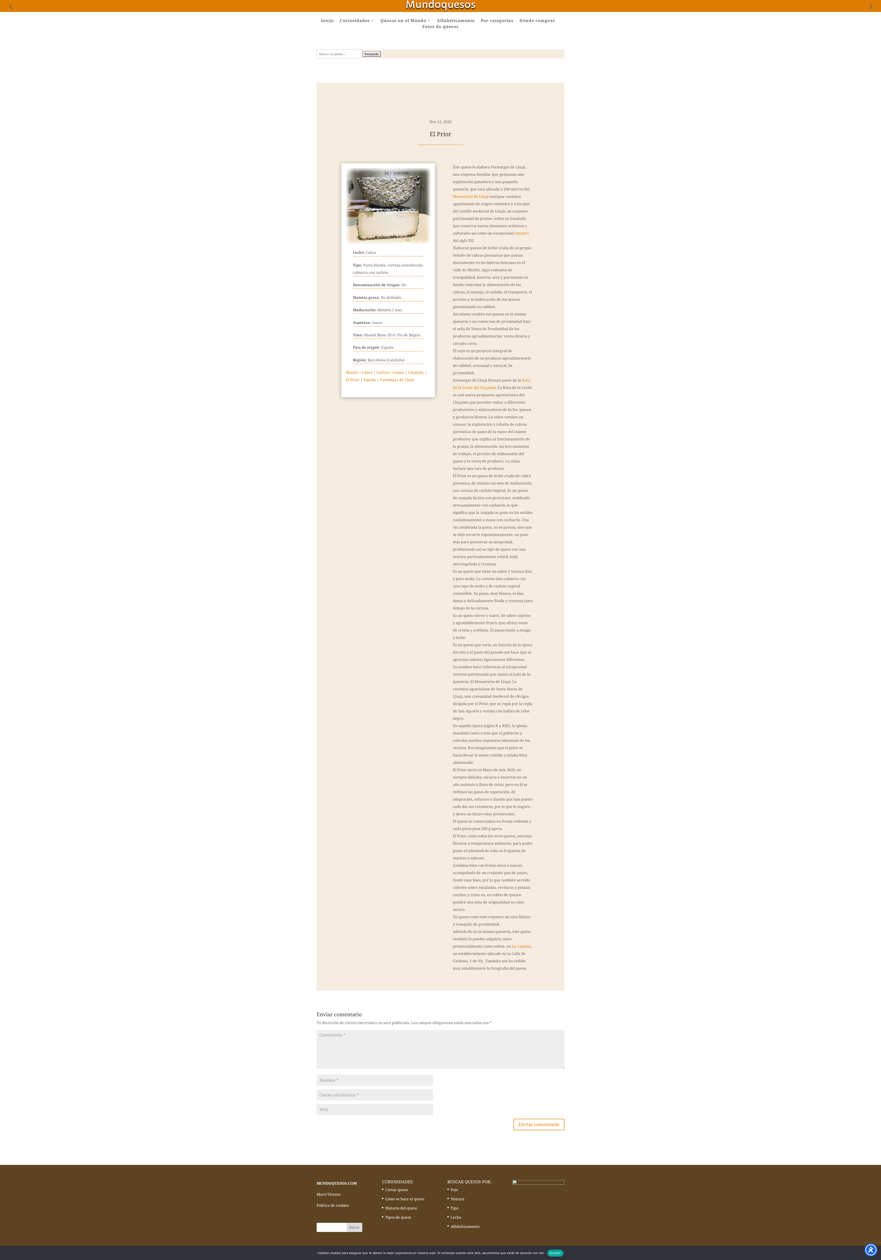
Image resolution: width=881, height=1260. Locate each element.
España (369, 379)
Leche (456, 1217)
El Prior (353, 379)
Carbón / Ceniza (390, 372)
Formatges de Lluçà (397, 379)
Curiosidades (355, 21)
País (454, 1189)
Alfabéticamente (456, 21)
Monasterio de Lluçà (471, 196)
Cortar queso (396, 1189)
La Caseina (521, 946)
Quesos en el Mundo (403, 21)
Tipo (454, 1208)
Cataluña (416, 372)
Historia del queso (401, 1208)
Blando (352, 372)
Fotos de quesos (440, 27)
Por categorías (497, 21)
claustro (522, 233)
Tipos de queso (398, 1217)
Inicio (327, 21)
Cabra (367, 372)
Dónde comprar (537, 21)
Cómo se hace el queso (404, 1198)
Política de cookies (333, 1205)
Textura (457, 1198)
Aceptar (555, 1253)
